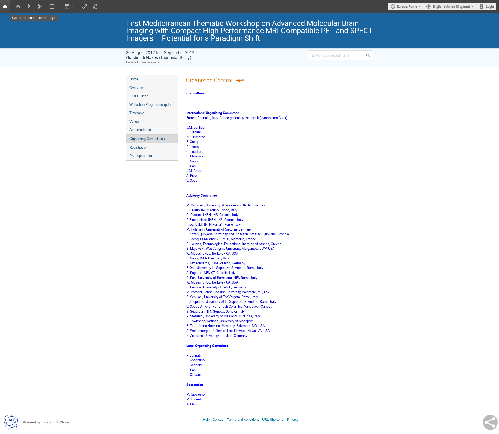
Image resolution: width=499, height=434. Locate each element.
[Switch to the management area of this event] (95, 6)
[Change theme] (69, 6)
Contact (218, 419)
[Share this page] (490, 422)
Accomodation (140, 130)
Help (206, 419)
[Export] (54, 6)
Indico (46, 422)
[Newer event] (29, 6)
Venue (134, 121)
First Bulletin (138, 96)
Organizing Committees (147, 139)
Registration (138, 147)
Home (133, 79)
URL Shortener (273, 419)
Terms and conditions (243, 419)
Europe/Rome (407, 6)
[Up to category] (18, 6)
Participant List (140, 156)
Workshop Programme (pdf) (150, 105)
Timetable (136, 113)
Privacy (293, 419)
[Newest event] (39, 6)
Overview (136, 88)
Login (490, 6)
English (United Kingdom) (451, 6)
